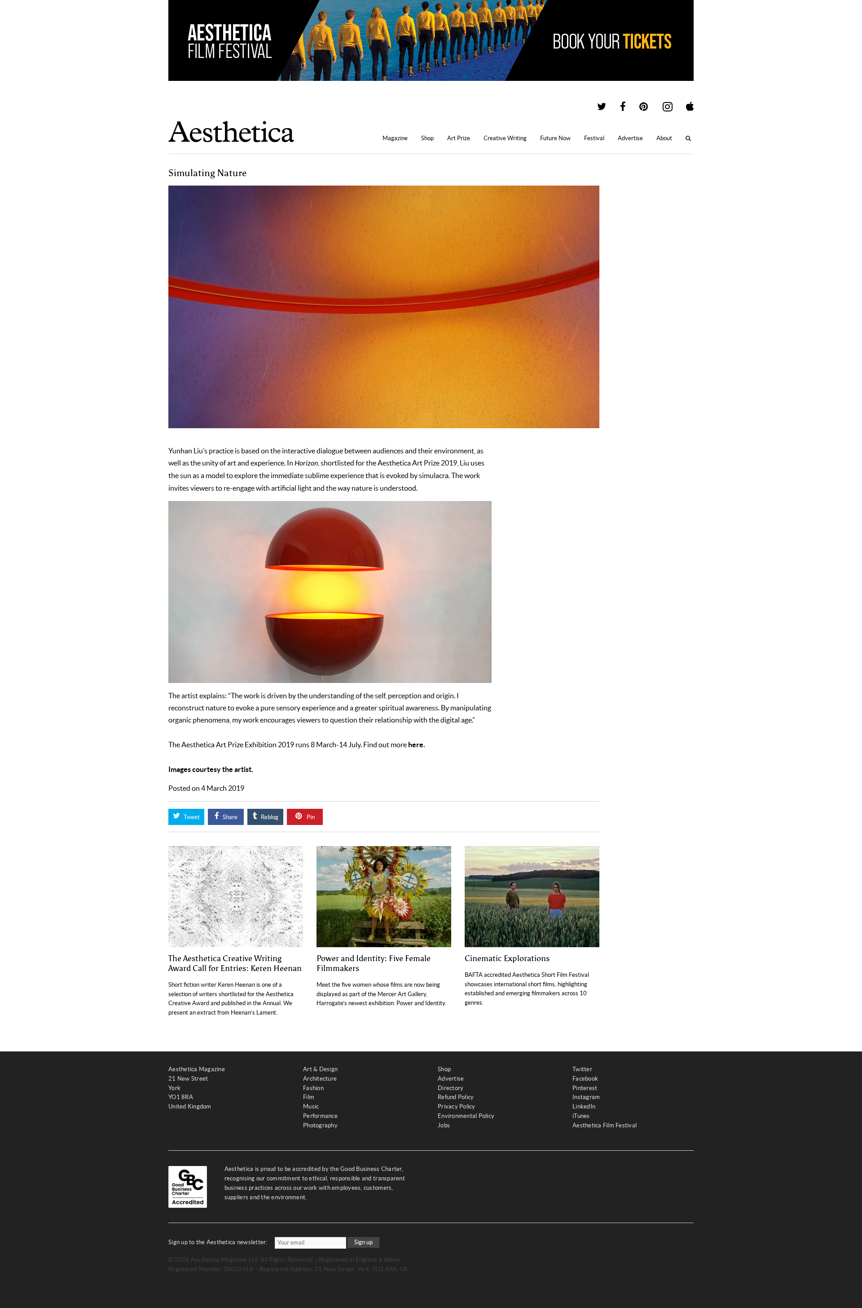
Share (229, 817)
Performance (320, 1116)
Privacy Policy (456, 1106)
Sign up (363, 1242)
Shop (427, 138)
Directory (450, 1088)
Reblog (268, 817)
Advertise (630, 138)
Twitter (582, 1069)
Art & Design (320, 1069)
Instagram (586, 1097)
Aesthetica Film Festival (604, 1125)
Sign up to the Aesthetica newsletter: (218, 1242)
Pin (310, 817)
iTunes (581, 1116)
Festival (594, 138)
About (664, 138)
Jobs (444, 1125)
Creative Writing (505, 138)
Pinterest (584, 1088)
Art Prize (458, 138)
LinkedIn (583, 1106)
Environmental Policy (466, 1116)
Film (308, 1097)
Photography (320, 1125)
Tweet (191, 817)
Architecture (320, 1078)
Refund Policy (456, 1097)
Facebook (585, 1078)
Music (311, 1106)
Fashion (313, 1088)
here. (416, 744)
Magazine (395, 138)
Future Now (555, 138)
